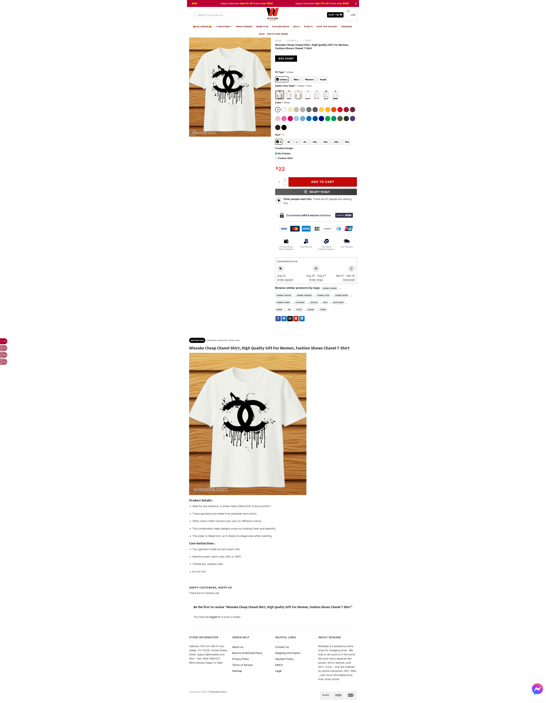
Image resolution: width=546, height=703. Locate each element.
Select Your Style (285, 85)
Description (197, 340)
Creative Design (284, 148)
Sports (308, 26)
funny (279, 310)
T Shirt (307, 40)
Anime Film (262, 26)
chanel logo (323, 295)
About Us (237, 647)
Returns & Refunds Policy (247, 653)
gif (289, 310)
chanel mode (341, 295)
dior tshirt (338, 303)
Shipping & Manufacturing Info (223, 340)
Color (279, 102)
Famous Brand (244, 26)
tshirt (323, 310)
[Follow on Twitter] (318, 14)
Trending (346, 26)
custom (314, 303)
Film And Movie (280, 26)
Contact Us (282, 647)
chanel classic (284, 295)
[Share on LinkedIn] (302, 318)
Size (278, 134)
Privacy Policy (240, 658)
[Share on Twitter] (284, 318)
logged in (214, 616)
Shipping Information (288, 653)
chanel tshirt (283, 303)
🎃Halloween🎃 (202, 26)
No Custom (284, 153)
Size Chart (286, 58)
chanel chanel (330, 288)
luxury (310, 310)
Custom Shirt (285, 158)
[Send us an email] (322, 14)
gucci (299, 310)
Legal (278, 670)
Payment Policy (284, 658)
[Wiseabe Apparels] (273, 15)
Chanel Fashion (304, 295)
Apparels (292, 40)
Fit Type (280, 72)
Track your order (277, 33)
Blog (262, 33)
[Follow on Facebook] (314, 14)
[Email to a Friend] (290, 318)
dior (325, 303)
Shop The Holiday (326, 26)
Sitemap (237, 670)
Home (278, 40)
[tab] (197, 340)
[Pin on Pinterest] (296, 318)
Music (296, 26)
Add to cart (322, 182)
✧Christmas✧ (223, 26)
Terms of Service (242, 664)
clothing (300, 303)
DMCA (279, 664)
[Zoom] (193, 133)
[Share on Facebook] (278, 318)
